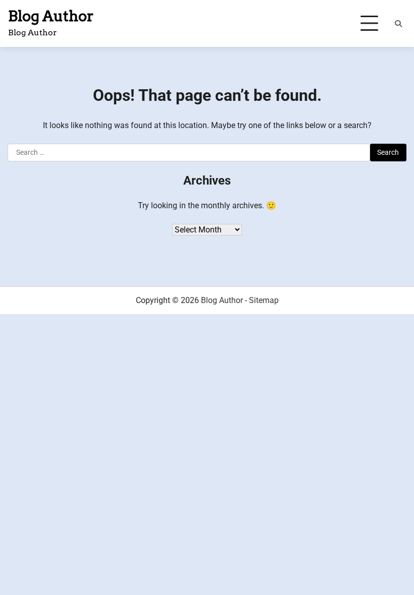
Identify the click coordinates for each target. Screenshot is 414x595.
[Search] (398, 23)
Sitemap (264, 300)
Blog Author (51, 16)
